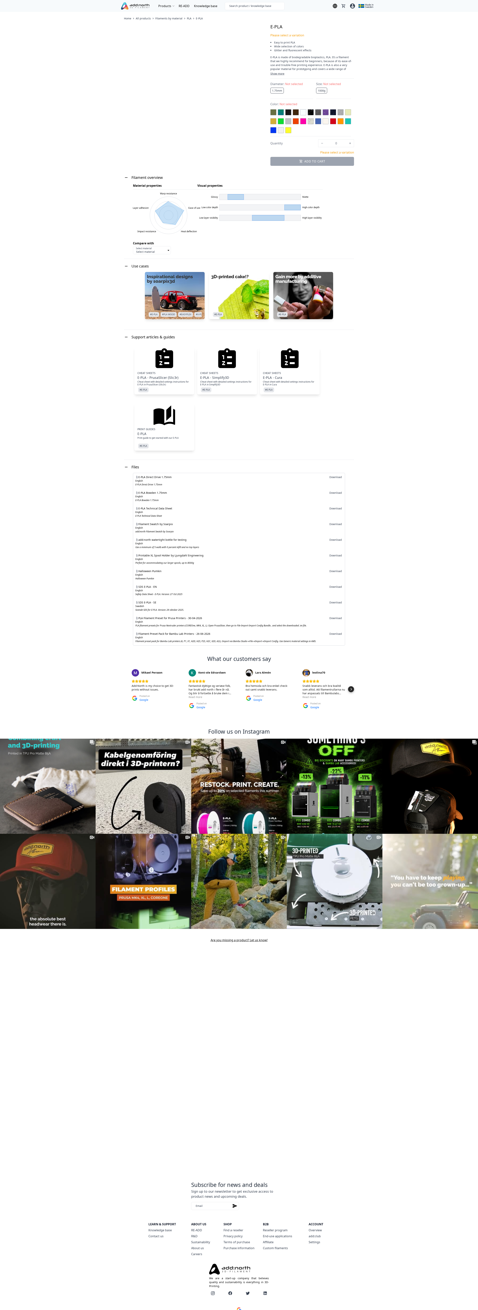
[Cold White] (303, 112)
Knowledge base (205, 6)
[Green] (281, 121)
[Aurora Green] (281, 112)
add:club (315, 1236)
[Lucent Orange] (296, 121)
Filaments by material (168, 18)
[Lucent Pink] (303, 121)
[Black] (288, 112)
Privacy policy (233, 1236)
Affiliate (268, 1242)
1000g (321, 90)
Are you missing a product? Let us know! (239, 940)
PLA (189, 18)
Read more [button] (195, 697)
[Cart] (343, 5)
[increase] (350, 143)
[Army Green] (273, 112)
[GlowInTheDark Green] (348, 112)
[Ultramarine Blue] (273, 130)
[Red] (333, 121)
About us (197, 1248)
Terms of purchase (237, 1242)
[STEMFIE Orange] (341, 121)
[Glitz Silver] (341, 112)
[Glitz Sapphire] (333, 112)
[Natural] (326, 121)
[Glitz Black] (311, 112)
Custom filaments (275, 1248)
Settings (314, 1242)
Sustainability (200, 1242)
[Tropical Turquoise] (348, 121)
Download (335, 477)
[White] (281, 130)
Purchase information (239, 1248)
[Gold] (273, 121)
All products (143, 18)
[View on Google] (135, 673)
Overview (315, 1230)
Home (127, 18)
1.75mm (277, 90)
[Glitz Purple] (326, 112)
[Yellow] (288, 130)
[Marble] (311, 121)
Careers (196, 1254)
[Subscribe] (235, 1206)
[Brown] (296, 112)
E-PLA (199, 18)
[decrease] (322, 143)
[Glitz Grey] (318, 112)
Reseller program (275, 1230)
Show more (277, 73)
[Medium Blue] (318, 121)
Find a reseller (233, 1230)
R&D (194, 1236)
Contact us (156, 1236)
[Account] (352, 5)
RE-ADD (184, 6)
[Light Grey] (288, 121)
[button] (127, 689)
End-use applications (277, 1236)
